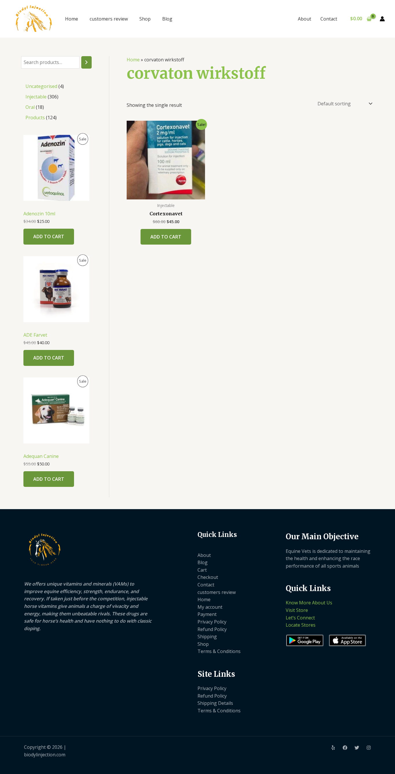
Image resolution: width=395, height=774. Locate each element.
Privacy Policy (212, 622)
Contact (328, 19)
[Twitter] (357, 747)
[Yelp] (333, 747)
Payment (207, 614)
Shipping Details (215, 703)
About (304, 19)
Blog (167, 19)
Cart (202, 570)
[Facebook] (345, 747)
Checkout (208, 577)
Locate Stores (300, 625)
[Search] (86, 62)
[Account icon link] (382, 18)
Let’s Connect (300, 618)
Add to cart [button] (165, 237)
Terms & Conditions (219, 651)
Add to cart (48, 236)
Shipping (207, 636)
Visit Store (297, 610)
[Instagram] (368, 747)
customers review (109, 19)
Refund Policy (212, 629)
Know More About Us (309, 602)
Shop (145, 19)
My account (210, 607)
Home (71, 19)
